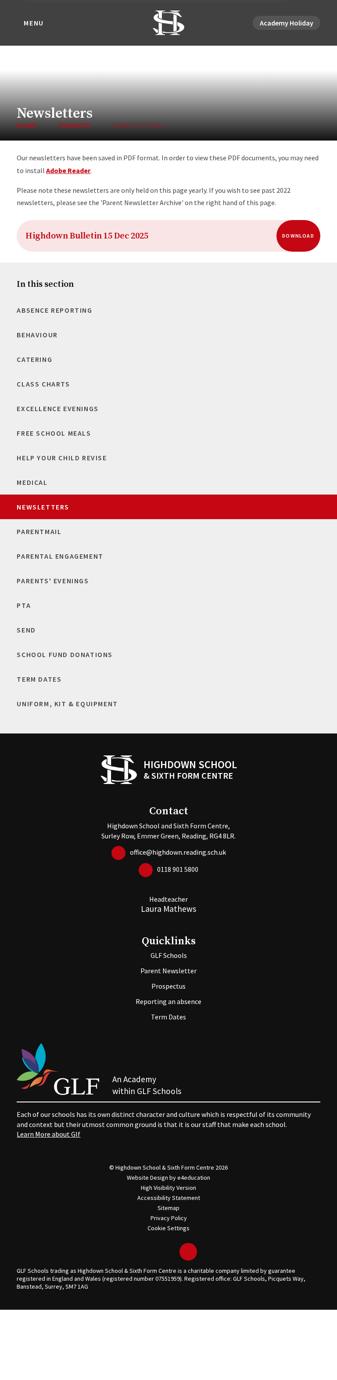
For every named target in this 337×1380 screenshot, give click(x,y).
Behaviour (37, 334)
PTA (24, 605)
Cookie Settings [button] (168, 1228)
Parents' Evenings (53, 580)
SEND (26, 629)
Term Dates (39, 679)
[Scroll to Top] (188, 1252)
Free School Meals (54, 433)
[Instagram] (170, 1252)
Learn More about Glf (48, 1134)
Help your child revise (62, 457)
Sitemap (168, 1208)
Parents (75, 125)
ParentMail (39, 531)
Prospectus (168, 986)
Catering (34, 359)
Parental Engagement (60, 556)
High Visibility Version (168, 1188)
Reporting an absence (168, 1001)
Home (27, 125)
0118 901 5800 (177, 869)
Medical (32, 482)
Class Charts (43, 383)
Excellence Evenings (57, 408)
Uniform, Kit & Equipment (67, 703)
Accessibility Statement (168, 1198)
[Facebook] (157, 1252)
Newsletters (139, 125)
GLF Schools (169, 955)
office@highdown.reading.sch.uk (178, 852)
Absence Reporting (54, 310)
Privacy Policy (169, 1218)
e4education (193, 1177)
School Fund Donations (65, 654)
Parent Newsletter (168, 970)
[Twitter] (144, 1252)
